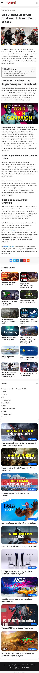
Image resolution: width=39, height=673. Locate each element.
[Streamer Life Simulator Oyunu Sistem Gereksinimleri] (10, 295)
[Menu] (2, 4)
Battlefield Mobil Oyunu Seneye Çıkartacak (19, 546)
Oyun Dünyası (12, 10)
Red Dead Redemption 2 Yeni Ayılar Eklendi (9, 283)
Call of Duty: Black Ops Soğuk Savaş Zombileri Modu (19, 72)
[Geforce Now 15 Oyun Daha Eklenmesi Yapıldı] (29, 294)
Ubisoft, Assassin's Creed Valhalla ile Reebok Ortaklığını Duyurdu (9, 374)
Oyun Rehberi (6, 403)
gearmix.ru (22, 672)
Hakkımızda (11, 668)
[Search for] (37, 4)
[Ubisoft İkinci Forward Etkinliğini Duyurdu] (10, 331)
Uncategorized (7, 414)
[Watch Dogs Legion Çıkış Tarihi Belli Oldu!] (29, 367)
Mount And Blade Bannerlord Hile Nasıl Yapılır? (8, 321)
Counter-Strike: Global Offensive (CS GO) (15, 389)
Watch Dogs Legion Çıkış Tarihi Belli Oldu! (28, 374)
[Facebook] (11, 260)
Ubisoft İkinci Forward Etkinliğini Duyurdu (8, 338)
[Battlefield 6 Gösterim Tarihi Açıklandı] (10, 350)
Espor (4, 391)
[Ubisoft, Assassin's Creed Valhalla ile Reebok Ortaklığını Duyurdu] (10, 366)
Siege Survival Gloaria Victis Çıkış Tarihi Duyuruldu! (18, 469)
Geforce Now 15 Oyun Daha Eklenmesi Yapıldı (27, 301)
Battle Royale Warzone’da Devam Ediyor (16, 73)
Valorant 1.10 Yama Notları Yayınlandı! (17, 628)
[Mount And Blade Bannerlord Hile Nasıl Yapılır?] (10, 313)
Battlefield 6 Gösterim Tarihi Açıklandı (8, 357)
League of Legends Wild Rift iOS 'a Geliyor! (18, 523)
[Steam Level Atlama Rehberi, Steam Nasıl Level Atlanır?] (29, 313)
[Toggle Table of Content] (32, 69)
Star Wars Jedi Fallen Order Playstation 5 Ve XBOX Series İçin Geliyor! (18, 444)
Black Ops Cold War (7, 246)
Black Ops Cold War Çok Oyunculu (15, 75)
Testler (5, 411)
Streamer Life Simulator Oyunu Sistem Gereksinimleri (9, 303)
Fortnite (5, 394)
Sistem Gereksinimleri (9, 408)
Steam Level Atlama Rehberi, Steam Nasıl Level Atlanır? (29, 321)
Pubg (4, 405)
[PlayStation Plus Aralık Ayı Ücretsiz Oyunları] (29, 351)
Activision (13, 230)
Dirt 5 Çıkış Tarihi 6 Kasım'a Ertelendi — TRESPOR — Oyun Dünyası (17, 654)
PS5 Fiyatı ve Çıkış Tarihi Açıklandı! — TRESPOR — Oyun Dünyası (16, 572)
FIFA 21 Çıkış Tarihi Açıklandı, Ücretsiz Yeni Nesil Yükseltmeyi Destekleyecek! (28, 340)
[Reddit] (28, 260)
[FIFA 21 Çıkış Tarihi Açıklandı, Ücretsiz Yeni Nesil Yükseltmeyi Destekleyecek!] (29, 331)
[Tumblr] (21, 260)
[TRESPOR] (11, 3)
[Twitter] (14, 260)
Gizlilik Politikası (26, 668)
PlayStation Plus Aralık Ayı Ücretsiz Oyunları (28, 358)
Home (5, 10)
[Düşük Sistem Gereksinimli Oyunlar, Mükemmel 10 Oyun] (29, 277)
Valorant (5, 417)
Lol (3, 397)
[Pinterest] (24, 260)
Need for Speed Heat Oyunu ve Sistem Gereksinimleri (17, 600)
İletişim (18, 668)
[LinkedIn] (17, 260)
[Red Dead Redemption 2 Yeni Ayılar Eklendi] (10, 276)
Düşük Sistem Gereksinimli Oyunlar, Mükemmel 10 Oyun (27, 285)
